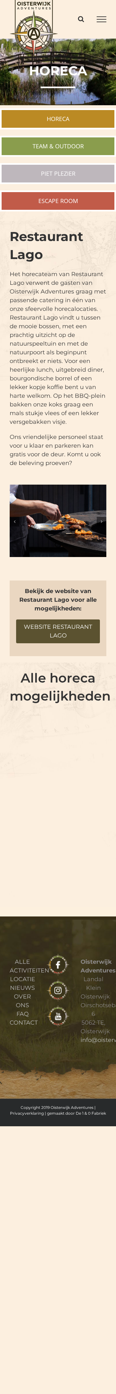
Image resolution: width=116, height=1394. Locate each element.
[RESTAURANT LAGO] (33, 857)
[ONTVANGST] (33, 737)
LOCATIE (22, 979)
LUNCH (83, 765)
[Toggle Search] (81, 19)
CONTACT (24, 1022)
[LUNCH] (83, 737)
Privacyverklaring (27, 1113)
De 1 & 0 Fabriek (91, 1113)
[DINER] (83, 797)
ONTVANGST (33, 765)
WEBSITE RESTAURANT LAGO (58, 631)
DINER (83, 825)
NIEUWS (22, 987)
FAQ (22, 1014)
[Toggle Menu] (101, 19)
